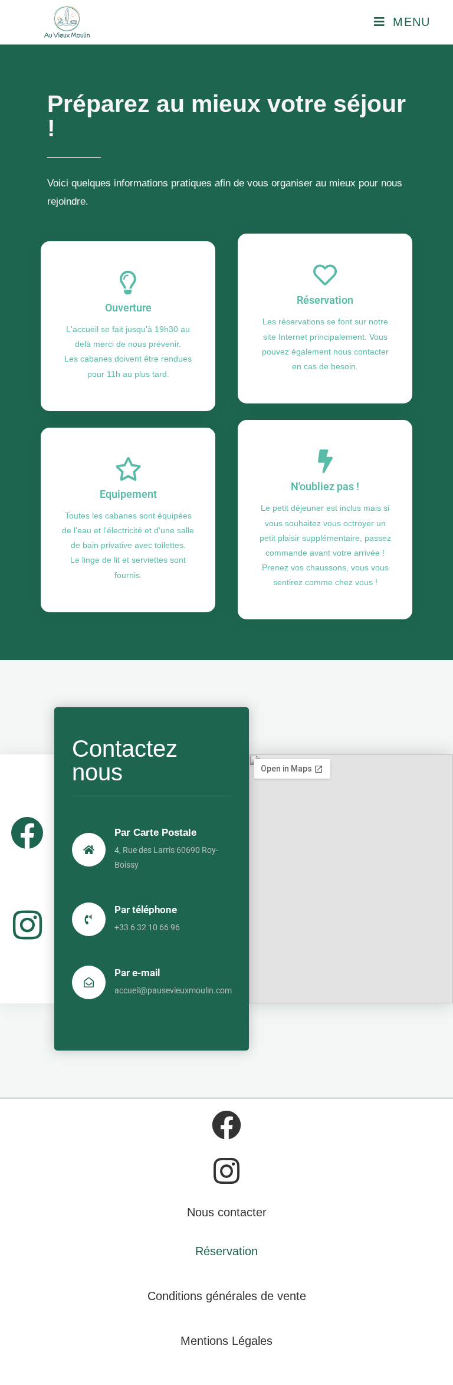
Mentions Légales (226, 1340)
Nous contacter (227, 1212)
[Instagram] (27, 924)
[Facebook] (27, 832)
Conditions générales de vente (226, 1295)
